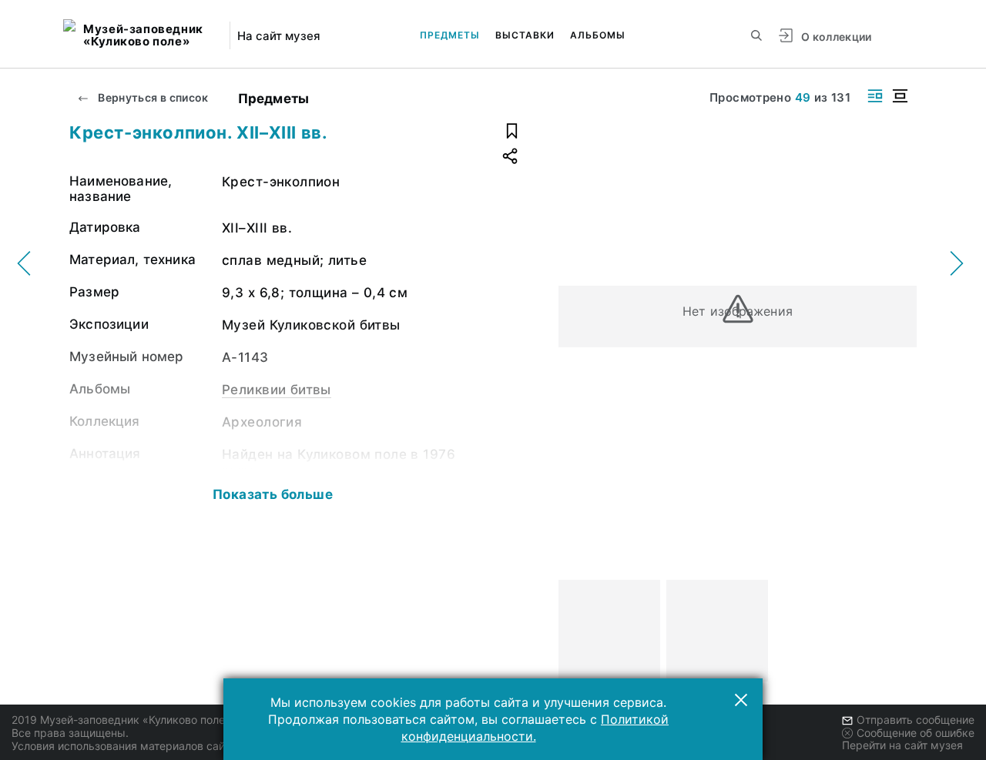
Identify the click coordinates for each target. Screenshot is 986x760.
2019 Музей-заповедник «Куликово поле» (121, 719)
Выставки (525, 35)
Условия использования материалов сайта (124, 745)
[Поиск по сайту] (756, 35)
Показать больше (273, 494)
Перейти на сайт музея (902, 745)
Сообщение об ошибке (915, 732)
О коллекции (836, 36)
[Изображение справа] (875, 96)
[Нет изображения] (609, 630)
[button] (741, 699)
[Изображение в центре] (899, 96)
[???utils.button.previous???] (576, 630)
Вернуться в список (152, 97)
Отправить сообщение (915, 719)
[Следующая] (898, 630)
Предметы (450, 35)
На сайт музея (278, 35)
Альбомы (597, 35)
